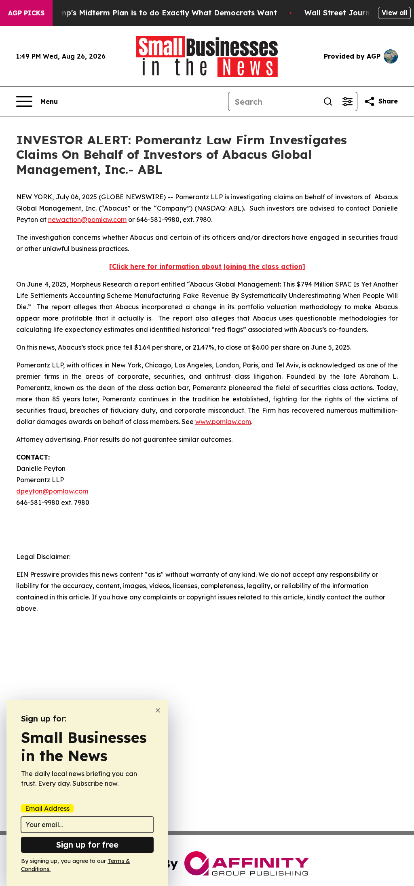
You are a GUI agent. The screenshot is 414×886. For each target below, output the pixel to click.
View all (394, 12)
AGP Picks (26, 13)
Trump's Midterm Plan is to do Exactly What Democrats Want (162, 12)
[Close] (158, 710)
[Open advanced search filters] (347, 101)
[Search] (328, 101)
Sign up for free (87, 845)
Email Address (47, 808)
